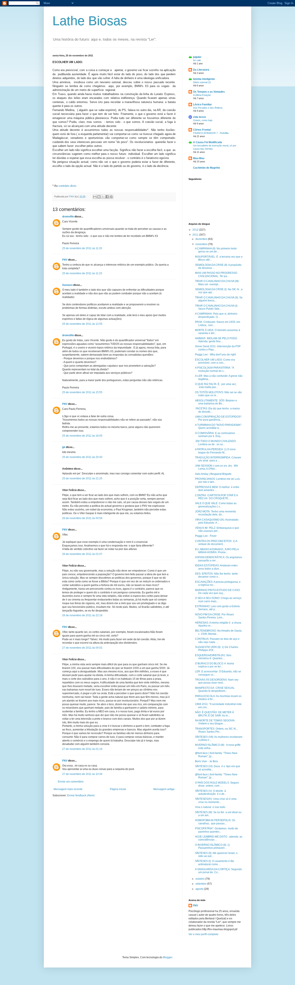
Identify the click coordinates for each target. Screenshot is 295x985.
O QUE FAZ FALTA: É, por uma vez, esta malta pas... (215, 386)
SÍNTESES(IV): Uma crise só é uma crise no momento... (215, 800)
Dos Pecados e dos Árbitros (208, 107)
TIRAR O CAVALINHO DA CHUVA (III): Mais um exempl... (217, 283)
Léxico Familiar (202, 104)
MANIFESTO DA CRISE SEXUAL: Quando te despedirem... (215, 689)
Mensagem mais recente (68, 789)
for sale (197, 60)
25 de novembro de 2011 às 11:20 (82, 248)
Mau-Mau (198, 158)
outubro (200, 878)
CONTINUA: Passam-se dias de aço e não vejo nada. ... (217, 640)
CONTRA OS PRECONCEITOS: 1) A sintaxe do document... (216, 543)
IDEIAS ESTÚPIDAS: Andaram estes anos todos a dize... (216, 567)
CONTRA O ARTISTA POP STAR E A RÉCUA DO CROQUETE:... (216, 497)
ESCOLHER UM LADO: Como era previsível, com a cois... (215, 361)
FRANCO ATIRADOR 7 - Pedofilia (210, 133)
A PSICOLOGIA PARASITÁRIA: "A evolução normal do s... (214, 369)
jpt (63, 447)
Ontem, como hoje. (203, 120)
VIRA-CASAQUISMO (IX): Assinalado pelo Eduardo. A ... (216, 521)
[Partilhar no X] (103, 197)
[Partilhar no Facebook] (107, 197)
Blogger (167, 957)
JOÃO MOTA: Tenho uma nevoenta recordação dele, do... (215, 513)
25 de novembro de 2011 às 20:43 (82, 457)
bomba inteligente (204, 79)
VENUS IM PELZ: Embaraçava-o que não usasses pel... (217, 529)
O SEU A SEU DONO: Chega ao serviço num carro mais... (218, 600)
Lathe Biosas (89, 21)
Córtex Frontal (202, 129)
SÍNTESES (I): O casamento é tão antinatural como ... (214, 863)
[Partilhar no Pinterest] (111, 197)
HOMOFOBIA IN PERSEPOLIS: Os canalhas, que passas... (215, 822)
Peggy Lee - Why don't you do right (215, 354)
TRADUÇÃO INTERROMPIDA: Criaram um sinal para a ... (218, 459)
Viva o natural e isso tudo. (210, 807)
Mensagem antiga (163, 789)
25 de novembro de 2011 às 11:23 (82, 273)
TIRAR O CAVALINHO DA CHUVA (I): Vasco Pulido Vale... (216, 307)
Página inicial (118, 789)
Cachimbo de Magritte (206, 167)
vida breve (199, 117)
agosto (199, 888)
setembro (201, 883)
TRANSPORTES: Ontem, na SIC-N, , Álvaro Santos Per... (216, 730)
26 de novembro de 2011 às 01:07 (82, 554)
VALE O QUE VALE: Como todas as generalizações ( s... (215, 505)
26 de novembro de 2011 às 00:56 (82, 518)
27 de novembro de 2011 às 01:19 (82, 749)
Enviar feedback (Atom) (81, 795)
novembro (201, 244)
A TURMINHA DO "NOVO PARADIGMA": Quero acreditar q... (218, 426)
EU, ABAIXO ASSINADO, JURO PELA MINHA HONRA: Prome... (217, 551)
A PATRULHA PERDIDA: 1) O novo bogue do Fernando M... (215, 451)
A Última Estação (202, 95)
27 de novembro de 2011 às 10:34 (82, 774)
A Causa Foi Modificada (207, 142)
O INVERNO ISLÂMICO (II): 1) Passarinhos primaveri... (212, 846)
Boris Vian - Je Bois (206, 761)
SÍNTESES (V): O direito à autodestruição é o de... (210, 792)
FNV (64, 259)
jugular (197, 57)
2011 (195, 234)
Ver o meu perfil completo (203, 934)
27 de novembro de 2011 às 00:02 (82, 647)
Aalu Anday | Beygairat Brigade (213, 473)
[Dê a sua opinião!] (99, 197)
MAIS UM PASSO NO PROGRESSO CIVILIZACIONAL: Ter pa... (216, 274)
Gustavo (67, 285)
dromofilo (68, 216)
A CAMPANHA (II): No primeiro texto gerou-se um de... (216, 250)
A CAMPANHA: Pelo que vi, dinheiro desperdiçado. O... (216, 315)
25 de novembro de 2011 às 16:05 (82, 435)
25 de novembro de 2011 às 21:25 (82, 478)
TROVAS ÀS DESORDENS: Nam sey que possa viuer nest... (216, 681)
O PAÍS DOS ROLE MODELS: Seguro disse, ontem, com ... (217, 784)
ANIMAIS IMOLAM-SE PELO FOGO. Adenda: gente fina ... (216, 340)
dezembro (201, 239)
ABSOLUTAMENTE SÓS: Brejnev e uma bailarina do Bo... (216, 402)
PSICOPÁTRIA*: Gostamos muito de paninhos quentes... (216, 830)
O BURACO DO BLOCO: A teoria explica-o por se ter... (214, 665)
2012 (195, 229)
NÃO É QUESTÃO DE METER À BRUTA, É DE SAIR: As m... (214, 714)
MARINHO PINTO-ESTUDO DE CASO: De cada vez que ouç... (217, 592)
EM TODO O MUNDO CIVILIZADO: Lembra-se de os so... (215, 443)
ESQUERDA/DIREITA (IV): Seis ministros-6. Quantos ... (213, 657)
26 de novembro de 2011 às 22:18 (82, 615)
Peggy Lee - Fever (206, 535)
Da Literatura (201, 69)
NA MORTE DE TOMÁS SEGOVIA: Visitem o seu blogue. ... (215, 722)
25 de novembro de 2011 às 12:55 (82, 323)
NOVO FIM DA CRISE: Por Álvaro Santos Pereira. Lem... (214, 616)
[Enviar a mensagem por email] (95, 197)
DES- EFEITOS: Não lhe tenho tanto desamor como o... (216, 575)
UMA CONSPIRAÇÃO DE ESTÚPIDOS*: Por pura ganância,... (218, 418)
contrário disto (67, 185)
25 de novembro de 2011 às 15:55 (82, 392)
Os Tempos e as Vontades (209, 91)
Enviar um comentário (71, 781)
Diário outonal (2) (202, 82)
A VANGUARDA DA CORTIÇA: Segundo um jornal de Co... (219, 871)
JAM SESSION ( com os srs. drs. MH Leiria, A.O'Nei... (216, 467)
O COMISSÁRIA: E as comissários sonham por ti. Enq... (215, 435)
